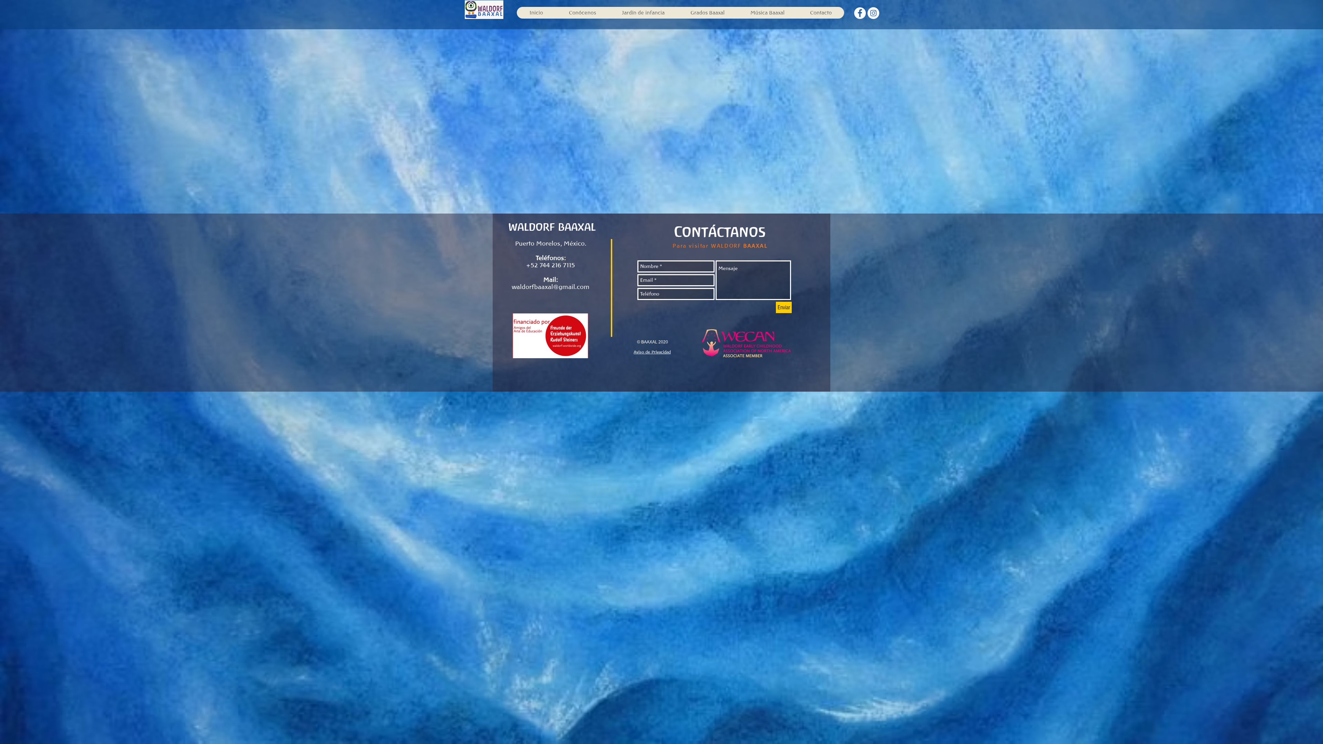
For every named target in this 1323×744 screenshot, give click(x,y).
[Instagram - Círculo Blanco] (873, 13)
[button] (707, 13)
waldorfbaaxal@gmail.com (550, 286)
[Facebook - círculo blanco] (860, 13)
